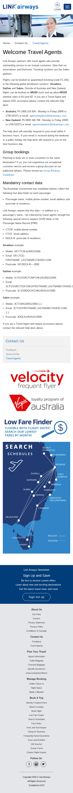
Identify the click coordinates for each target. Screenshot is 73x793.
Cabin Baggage (36, 660)
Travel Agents (40, 43)
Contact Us (21, 43)
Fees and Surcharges (36, 727)
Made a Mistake (36, 692)
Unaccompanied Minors (36, 673)
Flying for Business (36, 732)
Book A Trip (36, 698)
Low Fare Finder (36, 715)
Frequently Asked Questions (36, 736)
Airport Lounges (36, 707)
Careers (36, 618)
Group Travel (37, 748)
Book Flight (36, 711)
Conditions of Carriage (36, 631)
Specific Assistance (36, 669)
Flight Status (36, 688)
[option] (36, 25)
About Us (36, 609)
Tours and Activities (36, 740)
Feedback (11, 350)
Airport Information (36, 656)
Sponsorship (12, 354)
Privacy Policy (36, 627)
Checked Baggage (36, 665)
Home (6, 43)
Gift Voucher (36, 744)
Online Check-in (36, 684)
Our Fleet (36, 614)
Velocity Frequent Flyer (36, 703)
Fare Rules (36, 723)
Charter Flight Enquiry (36, 752)
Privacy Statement (36, 622)
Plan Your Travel (36, 651)
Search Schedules (36, 719)
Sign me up (36, 597)
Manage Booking (36, 679)
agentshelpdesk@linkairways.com (48, 115)
